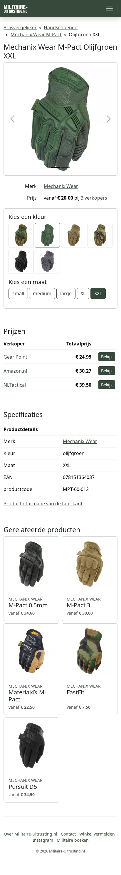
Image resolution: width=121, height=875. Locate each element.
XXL (98, 293)
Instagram (43, 840)
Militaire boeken (73, 840)
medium (42, 293)
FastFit (84, 689)
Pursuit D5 (26, 783)
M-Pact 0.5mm (28, 602)
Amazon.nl (15, 371)
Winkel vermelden (97, 834)
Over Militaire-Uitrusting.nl (30, 834)
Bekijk (106, 356)
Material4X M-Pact (27, 693)
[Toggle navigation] (109, 8)
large (66, 293)
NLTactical (15, 385)
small (18, 293)
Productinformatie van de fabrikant (43, 503)
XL (82, 293)
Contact (68, 834)
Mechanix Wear (61, 186)
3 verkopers (94, 198)
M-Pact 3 (84, 602)
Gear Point (15, 357)
